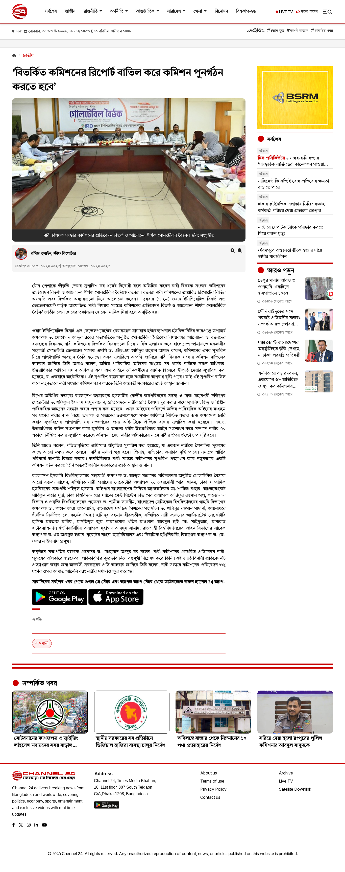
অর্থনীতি (117, 11)
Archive (286, 772)
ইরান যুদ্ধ (277, 31)
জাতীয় (70, 11)
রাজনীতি (91, 11)
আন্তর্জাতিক (145, 11)
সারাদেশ (174, 11)
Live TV (286, 781)
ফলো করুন (309, 12)
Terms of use (212, 781)
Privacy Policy (213, 789)
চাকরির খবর (324, 31)
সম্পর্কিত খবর (39, 683)
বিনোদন (221, 11)
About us (208, 772)
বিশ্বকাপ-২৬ (246, 11)
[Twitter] (21, 825)
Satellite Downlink (295, 789)
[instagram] (29, 825)
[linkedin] (36, 825)
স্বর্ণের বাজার (299, 31)
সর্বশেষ (51, 11)
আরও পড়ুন (280, 271)
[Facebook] (13, 825)
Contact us (210, 797)
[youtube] (44, 825)
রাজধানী (41, 644)
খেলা (198, 11)
